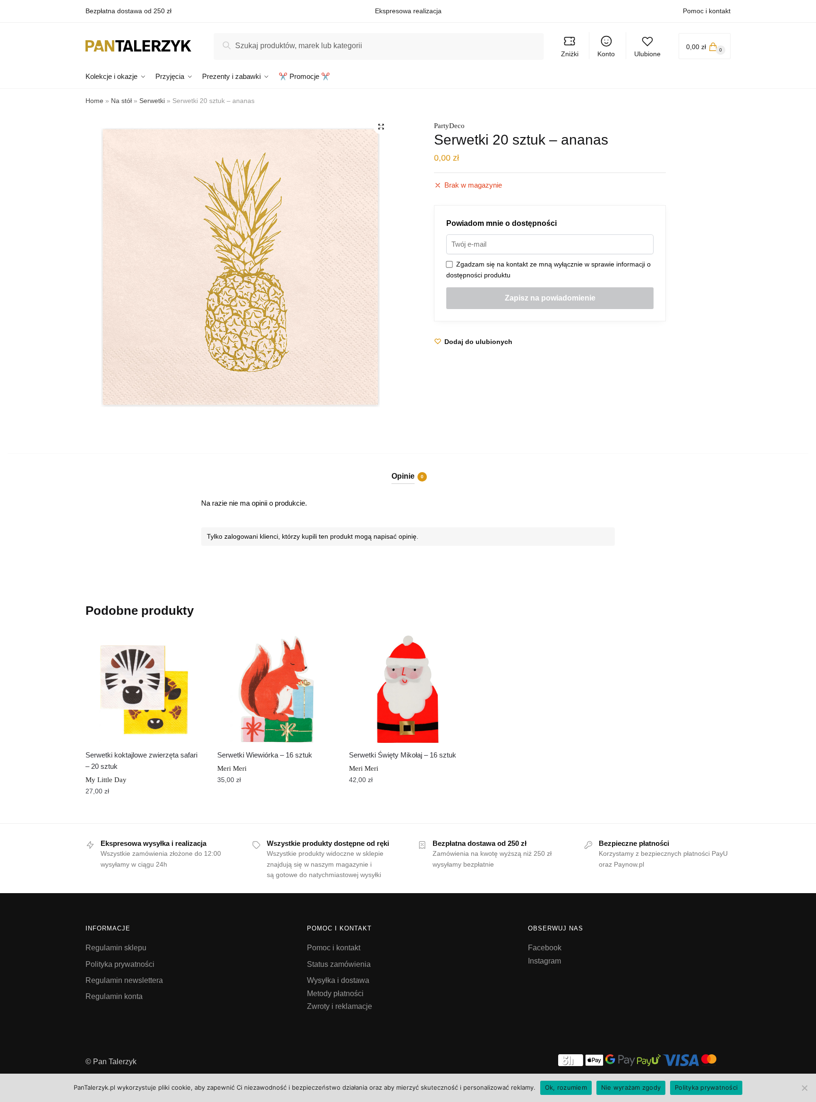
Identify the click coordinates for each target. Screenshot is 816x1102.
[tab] (408, 468)
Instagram (544, 961)
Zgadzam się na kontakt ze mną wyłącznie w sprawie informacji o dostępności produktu (548, 269)
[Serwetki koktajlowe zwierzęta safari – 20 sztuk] (144, 689)
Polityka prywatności (119, 964)
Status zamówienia (339, 964)
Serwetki (152, 100)
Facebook (544, 948)
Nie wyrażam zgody (631, 1087)
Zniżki (569, 54)
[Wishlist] (189, 644)
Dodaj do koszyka (144, 812)
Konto (606, 54)
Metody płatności (335, 994)
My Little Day (106, 779)
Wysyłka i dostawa (338, 980)
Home (94, 100)
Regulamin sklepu (115, 948)
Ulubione (647, 54)
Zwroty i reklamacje (339, 1006)
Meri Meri (231, 768)
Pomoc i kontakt (707, 11)
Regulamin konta (114, 996)
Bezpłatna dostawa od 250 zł (128, 11)
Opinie (403, 476)
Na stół (121, 100)
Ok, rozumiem (566, 1087)
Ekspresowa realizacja (408, 11)
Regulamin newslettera (124, 980)
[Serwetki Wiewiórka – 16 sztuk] (276, 689)
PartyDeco (449, 125)
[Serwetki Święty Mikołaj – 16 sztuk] (408, 689)
